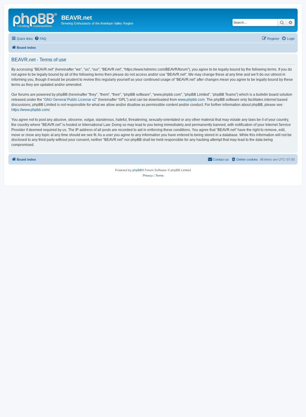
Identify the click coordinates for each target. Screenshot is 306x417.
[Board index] (35, 19)
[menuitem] (40, 38)
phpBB (137, 170)
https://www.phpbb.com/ (30, 110)
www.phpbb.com (191, 100)
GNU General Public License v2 (70, 100)
